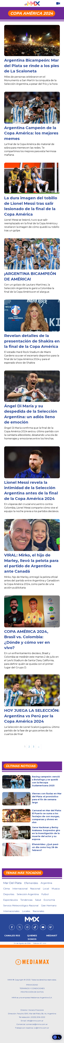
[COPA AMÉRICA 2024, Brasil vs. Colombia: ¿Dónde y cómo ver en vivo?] (32, 613)
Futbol (45, 894)
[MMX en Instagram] (27, 927)
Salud (38, 900)
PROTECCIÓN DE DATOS (32, 992)
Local (46, 888)
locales (26, 911)
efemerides (31, 883)
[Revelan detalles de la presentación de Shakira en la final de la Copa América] (32, 316)
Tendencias (26, 900)
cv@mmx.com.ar (41, 1028)
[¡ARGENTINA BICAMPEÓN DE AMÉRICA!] (32, 253)
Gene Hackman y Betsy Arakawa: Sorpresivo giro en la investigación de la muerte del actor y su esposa (46, 833)
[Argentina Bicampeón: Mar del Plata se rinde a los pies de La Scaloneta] (32, 40)
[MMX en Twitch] (50, 927)
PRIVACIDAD (32, 985)
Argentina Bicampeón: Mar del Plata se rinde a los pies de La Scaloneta (31, 65)
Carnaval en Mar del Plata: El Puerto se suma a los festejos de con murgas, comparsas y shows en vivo (46, 816)
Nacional (35, 888)
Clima (6, 888)
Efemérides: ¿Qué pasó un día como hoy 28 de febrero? (45, 847)
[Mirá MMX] (58, 3)
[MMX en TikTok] (35, 927)
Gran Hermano (49, 905)
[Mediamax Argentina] (32, 962)
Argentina (46, 883)
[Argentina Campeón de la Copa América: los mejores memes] (32, 110)
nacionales (38, 911)
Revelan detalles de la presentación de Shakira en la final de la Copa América (32, 341)
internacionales (11, 911)
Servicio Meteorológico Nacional (20, 905)
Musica (56, 888)
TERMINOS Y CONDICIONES (32, 988)
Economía (49, 900)
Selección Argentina (28, 894)
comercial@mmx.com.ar (37, 1024)
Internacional (20, 888)
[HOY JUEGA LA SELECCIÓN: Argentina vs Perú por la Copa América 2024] (32, 692)
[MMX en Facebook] (12, 927)
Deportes (8, 894)
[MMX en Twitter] (20, 927)
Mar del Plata (12, 883)
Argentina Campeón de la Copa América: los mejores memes (31, 133)
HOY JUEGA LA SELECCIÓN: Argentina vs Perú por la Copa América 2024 (31, 716)
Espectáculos (10, 900)
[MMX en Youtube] (43, 927)
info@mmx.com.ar (35, 1021)
